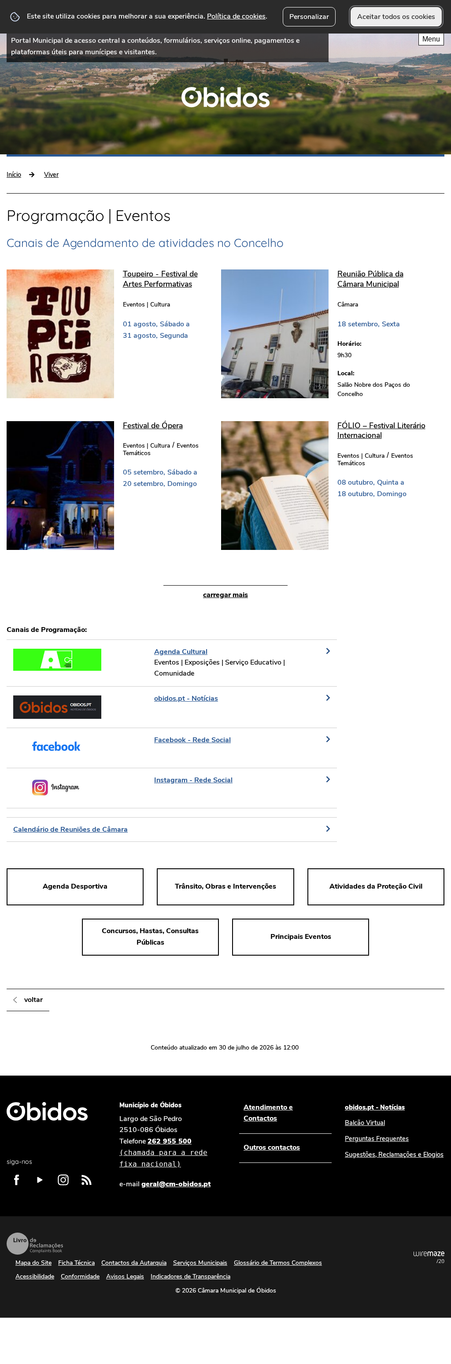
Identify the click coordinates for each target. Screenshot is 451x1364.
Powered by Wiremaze (429, 1257)
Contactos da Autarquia (133, 1263)
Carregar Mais (225, 595)
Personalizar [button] (309, 17)
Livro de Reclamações (35, 1244)
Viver (51, 174)
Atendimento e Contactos (268, 1113)
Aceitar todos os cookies (396, 17)
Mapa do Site (33, 1263)
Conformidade (80, 1276)
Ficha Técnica (76, 1263)
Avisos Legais (125, 1276)
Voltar (33, 1000)
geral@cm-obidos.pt (176, 1184)
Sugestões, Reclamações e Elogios (394, 1154)
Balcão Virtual (365, 1122)
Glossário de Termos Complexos (278, 1263)
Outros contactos (272, 1147)
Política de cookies (236, 16)
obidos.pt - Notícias (375, 1107)
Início (14, 174)
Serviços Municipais (200, 1263)
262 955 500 (163, 1152)
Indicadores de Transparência (190, 1276)
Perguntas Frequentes (377, 1138)
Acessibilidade (34, 1276)
